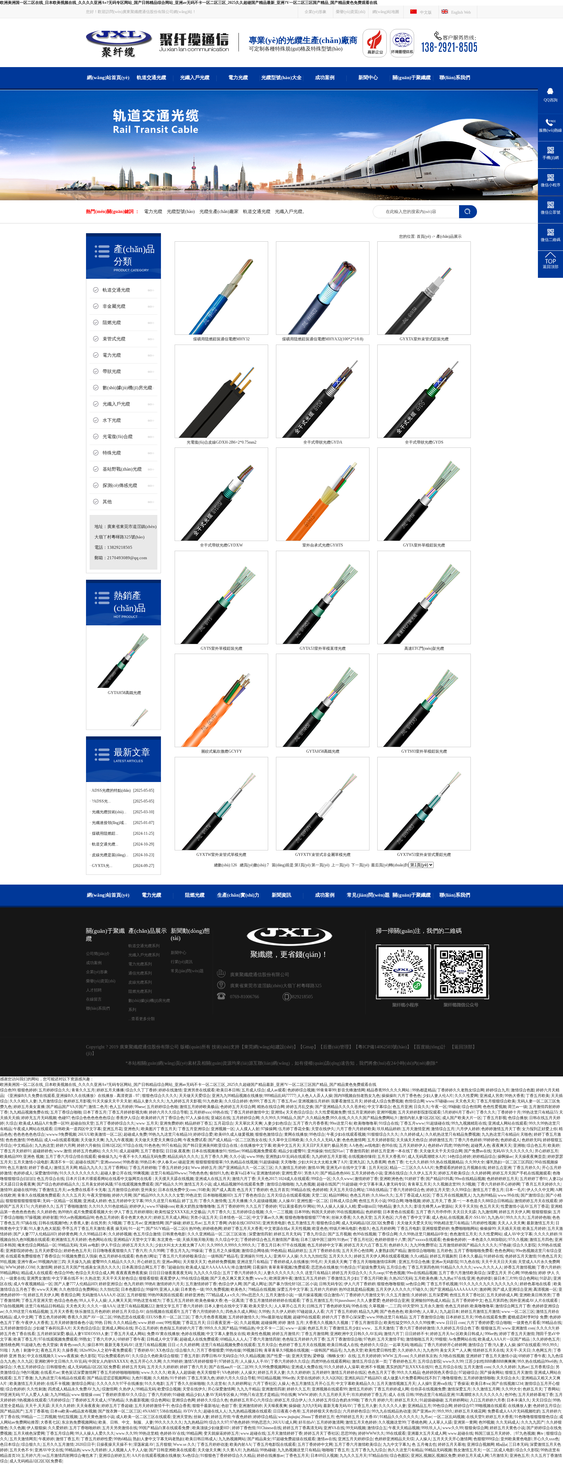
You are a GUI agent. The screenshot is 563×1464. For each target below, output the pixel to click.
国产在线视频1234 (507, 1383)
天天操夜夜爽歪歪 (530, 1156)
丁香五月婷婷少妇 (173, 1167)
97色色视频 (395, 1273)
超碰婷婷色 (42, 1151)
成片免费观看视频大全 (92, 1212)
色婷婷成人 (510, 1140)
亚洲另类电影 (274, 1223)
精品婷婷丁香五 (198, 1123)
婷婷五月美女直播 (29, 1106)
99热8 (150, 1284)
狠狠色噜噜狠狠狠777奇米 (307, 1217)
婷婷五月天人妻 (271, 1372)
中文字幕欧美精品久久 (355, 1383)
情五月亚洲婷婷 (361, 1112)
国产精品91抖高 (439, 1178)
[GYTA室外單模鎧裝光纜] (424, 539)
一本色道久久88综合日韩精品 (487, 1201)
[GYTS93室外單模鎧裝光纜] (424, 746)
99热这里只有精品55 (539, 1112)
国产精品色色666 (335, 1173)
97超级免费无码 (371, 1267)
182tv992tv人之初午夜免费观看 (105, 1350)
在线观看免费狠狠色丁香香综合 (33, 1256)
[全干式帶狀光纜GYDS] (424, 436)
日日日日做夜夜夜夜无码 (170, 1273)
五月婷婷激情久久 (243, 1317)
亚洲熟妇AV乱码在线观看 (288, 1156)
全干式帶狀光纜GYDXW (221, 545)
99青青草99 (326, 1090)
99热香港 (130, 1162)
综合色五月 (536, 1145)
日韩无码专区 (330, 1284)
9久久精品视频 (252, 1356)
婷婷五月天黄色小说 (507, 1428)
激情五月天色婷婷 (361, 1422)
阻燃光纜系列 (140, 991)
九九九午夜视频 (119, 1140)
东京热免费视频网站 (79, 1422)
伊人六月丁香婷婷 (359, 1284)
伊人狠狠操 (36, 1428)
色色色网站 (504, 1250)
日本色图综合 (132, 1289)
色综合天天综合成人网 (94, 1273)
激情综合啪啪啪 (280, 1184)
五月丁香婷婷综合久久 (115, 1123)
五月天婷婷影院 (381, 1140)
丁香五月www (412, 1123)
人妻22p (555, 1178)
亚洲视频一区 (222, 1129)
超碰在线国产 (87, 1162)
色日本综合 (10, 1444)
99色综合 (317, 1134)
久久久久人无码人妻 (322, 1140)
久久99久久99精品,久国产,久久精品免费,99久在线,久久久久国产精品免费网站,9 (329, 1118)
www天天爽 (47, 1289)
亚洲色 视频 (33, 1156)
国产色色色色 (391, 1311)
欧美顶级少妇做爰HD (211, 1428)
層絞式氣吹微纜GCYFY (221, 751)
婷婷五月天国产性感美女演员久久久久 (87, 1267)
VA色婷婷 (230, 1372)
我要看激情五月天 (346, 1101)
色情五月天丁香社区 (467, 1295)
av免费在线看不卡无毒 (86, 1189)
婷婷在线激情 (170, 1090)
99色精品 (34, 1140)
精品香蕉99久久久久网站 (389, 1090)
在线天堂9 (475, 1416)
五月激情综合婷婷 (123, 1189)
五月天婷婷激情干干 (151, 1405)
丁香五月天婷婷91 (15, 1151)
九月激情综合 (50, 1101)
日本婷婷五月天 (459, 1317)
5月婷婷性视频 (483, 1223)
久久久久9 (545, 1328)
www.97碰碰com (440, 1101)
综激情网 (109, 1389)
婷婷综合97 (463, 1405)
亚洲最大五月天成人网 (426, 1433)
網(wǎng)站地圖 (385, 11)
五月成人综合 (253, 1090)
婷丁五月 (189, 1201)
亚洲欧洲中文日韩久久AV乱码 (356, 1333)
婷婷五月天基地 (451, 1444)
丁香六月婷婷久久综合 (290, 1361)
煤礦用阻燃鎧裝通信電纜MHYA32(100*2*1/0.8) (322, 339)
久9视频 (468, 1184)
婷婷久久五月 (298, 1389)
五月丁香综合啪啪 (65, 1112)
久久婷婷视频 (120, 1234)
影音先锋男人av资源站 (433, 1206)
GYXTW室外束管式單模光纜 (221, 854)
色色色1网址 (146, 1256)
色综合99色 (64, 1273)
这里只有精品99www (169, 1173)
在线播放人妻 (519, 1405)
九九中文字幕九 (396, 1444)
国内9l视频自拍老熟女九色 (357, 1095)
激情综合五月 (443, 1129)
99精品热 (247, 1328)
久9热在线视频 (451, 1356)
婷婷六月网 (65, 1145)
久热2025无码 (400, 1278)
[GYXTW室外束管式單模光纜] (221, 849)
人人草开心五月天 (289, 1306)
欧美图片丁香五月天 (158, 1129)
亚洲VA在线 (334, 1428)
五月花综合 (223, 1123)
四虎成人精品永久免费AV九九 (74, 1389)
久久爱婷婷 (57, 1428)
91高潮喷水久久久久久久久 (479, 1394)
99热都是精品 (424, 1090)
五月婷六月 (31, 1455)
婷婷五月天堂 (438, 1189)
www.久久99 (126, 1433)
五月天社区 (378, 1167)
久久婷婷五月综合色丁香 (457, 1328)
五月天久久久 (340, 1256)
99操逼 (197, 1250)
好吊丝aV (306, 1422)
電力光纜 (238, 77)
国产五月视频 (339, 1234)
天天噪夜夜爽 (275, 1405)
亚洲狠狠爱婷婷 (435, 1228)
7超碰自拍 (175, 1267)
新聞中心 (368, 77)
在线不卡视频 (58, 1383)
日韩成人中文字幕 (162, 1339)
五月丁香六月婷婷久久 (242, 1273)
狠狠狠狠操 (541, 1212)
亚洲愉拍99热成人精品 (430, 1300)
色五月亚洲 (402, 1106)
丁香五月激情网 (314, 1333)
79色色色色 (198, 1173)
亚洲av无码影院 (444, 1261)
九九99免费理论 (423, 1245)
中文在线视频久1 (41, 1356)
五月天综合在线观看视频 (288, 1195)
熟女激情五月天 (467, 1450)
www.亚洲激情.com (518, 1328)
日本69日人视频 (324, 1455)
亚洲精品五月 (419, 1405)
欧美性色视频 (258, 1333)
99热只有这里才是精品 (259, 1394)
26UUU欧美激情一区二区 (100, 1134)
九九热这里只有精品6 (500, 1134)
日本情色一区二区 (235, 1217)
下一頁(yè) (360, 865)
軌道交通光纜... (105, 844)
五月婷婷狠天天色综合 (321, 1411)
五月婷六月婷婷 (323, 1289)
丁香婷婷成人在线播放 (289, 1261)
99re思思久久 (252, 1295)
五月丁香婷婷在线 (324, 1250)
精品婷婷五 (297, 1250)
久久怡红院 (109, 1289)
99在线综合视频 (195, 1278)
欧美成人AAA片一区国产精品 (504, 1339)
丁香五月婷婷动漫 (212, 1444)
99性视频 (172, 1322)
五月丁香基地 (37, 1411)
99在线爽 (288, 1394)
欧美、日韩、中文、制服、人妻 (125, 1422)
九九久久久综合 (207, 1273)
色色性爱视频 (494, 1106)
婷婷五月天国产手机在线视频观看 (521, 1173)
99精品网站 (10, 1273)
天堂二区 (319, 1195)
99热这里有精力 (147, 1300)
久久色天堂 (362, 1217)
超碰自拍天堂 (82, 1123)
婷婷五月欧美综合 (453, 1173)
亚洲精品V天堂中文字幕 (134, 1239)
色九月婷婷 (133, 1284)
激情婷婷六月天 (170, 1284)
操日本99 (95, 1345)
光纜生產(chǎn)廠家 (218, 211)
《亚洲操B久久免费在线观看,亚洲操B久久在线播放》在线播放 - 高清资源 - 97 (73, 1095)
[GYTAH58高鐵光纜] (322, 746)
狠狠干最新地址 (206, 1405)
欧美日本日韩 (228, 1090)
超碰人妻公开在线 (116, 1173)
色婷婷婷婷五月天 (502, 1178)
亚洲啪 (519, 1145)
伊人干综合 (111, 1245)
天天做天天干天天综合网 (440, 1151)
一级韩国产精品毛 (222, 1256)
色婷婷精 (320, 1189)
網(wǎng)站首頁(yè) (108, 77)
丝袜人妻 (201, 1416)
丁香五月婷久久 (526, 1167)
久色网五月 (542, 1350)
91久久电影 (154, 1383)
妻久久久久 (402, 1206)
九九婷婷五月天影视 (183, 1101)
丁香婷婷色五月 (402, 1361)
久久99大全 (474, 1162)
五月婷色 (444, 1250)
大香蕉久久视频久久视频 (327, 1322)
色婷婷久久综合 (373, 1345)
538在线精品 (377, 1189)
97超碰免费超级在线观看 (293, 1439)
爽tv (540, 1433)
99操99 (152, 1289)
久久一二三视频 (279, 1212)
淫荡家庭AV (143, 1444)
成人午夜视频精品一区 (32, 1284)
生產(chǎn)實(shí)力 (238, 895)
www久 (261, 1278)
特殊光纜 (112, 452)
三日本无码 (518, 1444)
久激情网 (44, 1267)
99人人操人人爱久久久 (94, 1433)
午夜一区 (439, 1106)
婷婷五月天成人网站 (171, 1217)
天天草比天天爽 (248, 1123)
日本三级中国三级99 (318, 1239)
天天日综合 (541, 1400)
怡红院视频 (68, 1416)
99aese (140, 1106)
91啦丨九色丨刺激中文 (19, 1350)
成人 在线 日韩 (401, 1394)
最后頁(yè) (380, 865)
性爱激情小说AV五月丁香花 (525, 1206)
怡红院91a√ (334, 1151)
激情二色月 (98, 1106)
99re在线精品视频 (470, 1178)
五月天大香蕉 (61, 1311)
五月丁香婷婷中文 (467, 1300)
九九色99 (430, 1350)
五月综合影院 (429, 1361)
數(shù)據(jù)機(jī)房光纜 (127, 387)
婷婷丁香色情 (243, 1428)
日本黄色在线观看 (398, 1212)
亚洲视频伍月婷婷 (313, 1101)
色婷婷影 (484, 1278)
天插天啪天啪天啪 (197, 1239)
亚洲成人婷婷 (95, 1201)
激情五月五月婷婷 (309, 1278)
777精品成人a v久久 (223, 1295)
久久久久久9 (107, 1383)
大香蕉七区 (50, 1422)
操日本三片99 (505, 1278)
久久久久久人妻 (392, 1405)
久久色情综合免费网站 (78, 1289)
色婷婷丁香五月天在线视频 (302, 1345)
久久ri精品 (419, 1256)
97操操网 (269, 1129)
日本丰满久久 (518, 1400)
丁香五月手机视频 (442, 1284)
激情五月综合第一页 (369, 1361)
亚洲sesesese (110, 1162)
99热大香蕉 (514, 1095)
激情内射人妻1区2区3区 (419, 1118)
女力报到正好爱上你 (539, 1129)
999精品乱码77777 (280, 1095)
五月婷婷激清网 (330, 1422)
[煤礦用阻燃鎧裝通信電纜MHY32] (221, 333)
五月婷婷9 (320, 1372)
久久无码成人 (507, 1422)
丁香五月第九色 (201, 1378)
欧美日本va (480, 1383)
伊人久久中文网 (540, 1189)
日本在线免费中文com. (177, 1189)
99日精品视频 (269, 1378)
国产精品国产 (11, 1411)
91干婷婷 (178, 1378)
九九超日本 (449, 1311)
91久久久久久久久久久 (79, 1173)
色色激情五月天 (463, 1234)
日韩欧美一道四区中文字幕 (77, 1129)
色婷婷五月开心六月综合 (251, 1400)
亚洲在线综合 (396, 1173)
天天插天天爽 (335, 1261)
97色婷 (369, 1339)
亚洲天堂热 (301, 1356)
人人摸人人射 (247, 1129)
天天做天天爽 (92, 1140)
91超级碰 (349, 1184)
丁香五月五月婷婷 (178, 1300)
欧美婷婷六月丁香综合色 (162, 1118)
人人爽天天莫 (120, 1300)
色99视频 (486, 1422)
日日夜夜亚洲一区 (222, 1322)
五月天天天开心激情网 (452, 1439)
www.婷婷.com (150, 1322)
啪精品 (416, 1345)
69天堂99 (410, 1306)
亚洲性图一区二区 (312, 1201)
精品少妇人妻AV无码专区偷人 (212, 1394)
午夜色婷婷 (242, 1416)
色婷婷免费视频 (221, 1261)
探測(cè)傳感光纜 (120, 485)
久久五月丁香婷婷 (261, 1206)
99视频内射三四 (51, 1261)
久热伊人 (127, 1389)
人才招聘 (94, 990)
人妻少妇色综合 (277, 1123)
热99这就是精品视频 (356, 1289)
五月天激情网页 (23, 1439)
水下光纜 (112, 420)
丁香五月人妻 (365, 1405)
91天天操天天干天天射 (112, 1101)
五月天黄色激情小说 (96, 1416)
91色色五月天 (549, 1256)
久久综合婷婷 (236, 1101)
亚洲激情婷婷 (268, 1173)
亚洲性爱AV (292, 1173)
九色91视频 (141, 1378)
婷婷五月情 (220, 1416)
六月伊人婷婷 (468, 1129)
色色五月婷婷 (107, 1217)
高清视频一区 (545, 1289)
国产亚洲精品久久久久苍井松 (340, 1106)
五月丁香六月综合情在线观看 (70, 1156)
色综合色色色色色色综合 (92, 1118)
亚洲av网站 (171, 1261)
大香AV (371, 1416)
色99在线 (389, 1145)
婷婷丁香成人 (40, 1167)
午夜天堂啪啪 (98, 1195)
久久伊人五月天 (423, 1173)
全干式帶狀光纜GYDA (322, 442)
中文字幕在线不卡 (67, 1278)
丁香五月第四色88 (423, 1267)
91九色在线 (470, 1261)
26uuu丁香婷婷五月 (317, 1416)
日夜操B (260, 1267)
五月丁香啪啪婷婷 (84, 1428)
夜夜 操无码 (117, 1228)
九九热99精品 (484, 1195)
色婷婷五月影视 (77, 1101)
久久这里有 (216, 1383)
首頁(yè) (424, 236)
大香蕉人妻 (79, 1223)
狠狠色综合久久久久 (159, 1095)
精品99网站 (338, 1195)
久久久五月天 (73, 1195)
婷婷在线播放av (270, 1455)
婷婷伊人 (137, 1206)
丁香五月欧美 (537, 1095)
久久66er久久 (382, 1195)
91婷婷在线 (493, 1256)
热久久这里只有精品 (405, 1450)
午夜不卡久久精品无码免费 (142, 1156)
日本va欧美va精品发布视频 (73, 1411)
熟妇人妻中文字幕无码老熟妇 (158, 1439)
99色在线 (359, 1306)
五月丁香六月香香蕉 (310, 1123)
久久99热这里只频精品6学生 (423, 1234)
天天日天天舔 (464, 1212)
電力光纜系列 (140, 964)
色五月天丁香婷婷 (252, 1189)
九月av (426, 1416)
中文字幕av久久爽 (267, 1217)
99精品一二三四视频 (38, 1416)
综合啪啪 (503, 1322)
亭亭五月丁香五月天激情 (83, 1228)
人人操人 (423, 1439)
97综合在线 (133, 1145)
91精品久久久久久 (456, 1267)
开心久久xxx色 (546, 1439)
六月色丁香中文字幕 (412, 1217)
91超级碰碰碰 (431, 1400)
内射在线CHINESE (244, 1223)
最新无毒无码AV (119, 1345)
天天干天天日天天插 (498, 1261)
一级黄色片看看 (526, 1322)
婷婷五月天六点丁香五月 (365, 1245)
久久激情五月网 (486, 1389)
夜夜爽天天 (502, 1145)
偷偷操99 (488, 1228)
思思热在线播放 (325, 1267)
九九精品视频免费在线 (29, 1112)
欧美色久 (238, 1289)
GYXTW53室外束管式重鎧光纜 (424, 854)
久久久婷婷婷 (298, 1372)
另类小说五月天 (204, 1217)
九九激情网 (487, 1212)
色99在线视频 (364, 1234)
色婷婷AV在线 (172, 1433)
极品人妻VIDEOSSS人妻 (87, 1333)
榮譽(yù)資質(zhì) (350, 11)
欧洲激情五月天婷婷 (69, 1239)
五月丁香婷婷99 (230, 1206)
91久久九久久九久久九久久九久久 (488, 1284)
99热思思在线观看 (129, 1317)
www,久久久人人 (487, 1267)
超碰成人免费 (135, 1134)
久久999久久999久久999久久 (231, 1245)
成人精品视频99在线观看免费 (239, 1184)
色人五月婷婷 (121, 1106)
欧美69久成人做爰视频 (233, 1134)
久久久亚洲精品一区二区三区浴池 (217, 1234)
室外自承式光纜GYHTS (322, 545)
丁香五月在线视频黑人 (451, 1195)
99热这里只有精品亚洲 (435, 1394)
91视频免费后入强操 (79, 1256)
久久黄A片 (232, 1450)
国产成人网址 (255, 1284)
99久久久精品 (408, 1372)
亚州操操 (315, 1151)
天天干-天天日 (518, 1350)
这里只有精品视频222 (135, 1306)
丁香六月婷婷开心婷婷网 (498, 1184)
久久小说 (237, 1156)
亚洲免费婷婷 (171, 1123)
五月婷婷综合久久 (54, 1090)
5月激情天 (499, 1455)
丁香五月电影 (408, 1228)
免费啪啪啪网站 (464, 1228)
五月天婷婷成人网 (502, 1295)
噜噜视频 (413, 1201)
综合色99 (8, 1090)
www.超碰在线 (253, 1433)
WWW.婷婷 (307, 1394)
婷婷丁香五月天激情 (516, 1333)
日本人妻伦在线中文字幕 (225, 1306)
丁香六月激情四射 (265, 1339)
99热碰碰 (268, 1450)
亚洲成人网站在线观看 (507, 1123)
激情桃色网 (10, 1345)
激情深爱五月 (459, 1389)
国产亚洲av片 (424, 1411)
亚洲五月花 (112, 1129)
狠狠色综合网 (328, 1223)
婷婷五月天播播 (110, 1090)
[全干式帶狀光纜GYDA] (322, 436)
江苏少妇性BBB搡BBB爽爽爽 (490, 1361)
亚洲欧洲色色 (391, 1178)
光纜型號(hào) (181, 211)
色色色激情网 (354, 1140)
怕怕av (234, 1151)
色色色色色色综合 (29, 1134)
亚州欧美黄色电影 (516, 1439)
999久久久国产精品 (221, 1328)
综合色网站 (528, 1278)
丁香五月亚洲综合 (193, 1129)
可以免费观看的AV (113, 1356)
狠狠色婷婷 (27, 1090)
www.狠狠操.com (85, 1394)
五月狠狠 (163, 1444)
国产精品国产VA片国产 (66, 1106)
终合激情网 (241, 1267)
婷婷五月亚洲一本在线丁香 (394, 1151)
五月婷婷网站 (456, 1400)
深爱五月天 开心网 (503, 1273)
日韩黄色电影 (174, 1234)
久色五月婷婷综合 (29, 1367)
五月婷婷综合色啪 (162, 1106)
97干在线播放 (131, 1383)
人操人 (284, 1383)
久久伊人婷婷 (283, 1311)
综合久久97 (218, 1422)
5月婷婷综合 (59, 1400)
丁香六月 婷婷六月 (377, 1400)
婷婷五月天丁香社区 (321, 1433)
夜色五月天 (50, 1350)
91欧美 (204, 1189)
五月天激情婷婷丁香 (284, 1433)
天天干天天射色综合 (119, 1278)
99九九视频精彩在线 (468, 1123)
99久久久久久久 (168, 1422)
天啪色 (526, 1134)
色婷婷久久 (398, 1245)
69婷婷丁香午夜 (131, 1339)
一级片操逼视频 (308, 1295)
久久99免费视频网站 (272, 1367)
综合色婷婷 (15, 1389)
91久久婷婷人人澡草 (341, 1367)
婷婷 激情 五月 (291, 1322)
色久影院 (88, 1356)
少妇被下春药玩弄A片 (52, 1328)
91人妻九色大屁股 (44, 1228)
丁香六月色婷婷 (468, 1140)
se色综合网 (415, 1284)
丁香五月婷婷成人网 (391, 1389)
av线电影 (372, 1145)
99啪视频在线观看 (490, 1405)
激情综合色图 (522, 1090)
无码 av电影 (89, 1245)
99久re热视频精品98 (77, 1217)
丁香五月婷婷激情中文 (249, 1112)
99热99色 (461, 1145)
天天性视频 (300, 1228)
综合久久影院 (524, 1245)
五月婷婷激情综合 (15, 1328)
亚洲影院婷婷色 (19, 1250)
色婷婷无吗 (531, 1140)
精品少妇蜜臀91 (292, 1151)
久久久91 (110, 1151)
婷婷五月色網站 (86, 1151)
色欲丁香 (229, 1405)
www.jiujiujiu (288, 1416)
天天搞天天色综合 (411, 1140)
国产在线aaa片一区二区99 (231, 1367)
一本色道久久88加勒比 (487, 1239)
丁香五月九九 (178, 1250)
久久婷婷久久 (409, 1350)
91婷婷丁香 (414, 1178)
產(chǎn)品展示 (449, 236)
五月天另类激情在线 (119, 1428)
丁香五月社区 (361, 1239)
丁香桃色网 (417, 1422)
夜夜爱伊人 (170, 1278)
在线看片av (50, 1372)
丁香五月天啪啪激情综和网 (373, 1261)
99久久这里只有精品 (162, 1201)
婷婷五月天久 (406, 1400)
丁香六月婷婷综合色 (407, 1189)
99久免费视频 (217, 1289)
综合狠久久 (185, 1350)
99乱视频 (8, 1261)
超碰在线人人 (215, 1411)
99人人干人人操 (93, 1300)
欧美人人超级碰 (181, 1372)
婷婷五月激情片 (285, 1333)
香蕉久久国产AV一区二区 (89, 1317)
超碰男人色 (480, 1145)
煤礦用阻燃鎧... (105, 833)
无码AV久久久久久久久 (513, 1151)
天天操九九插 (79, 1261)
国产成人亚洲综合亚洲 (512, 1289)
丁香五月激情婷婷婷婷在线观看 (272, 1300)
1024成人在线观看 (294, 1178)
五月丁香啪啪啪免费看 (473, 1250)
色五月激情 (17, 1167)
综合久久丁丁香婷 (141, 1090)
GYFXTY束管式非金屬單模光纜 (323, 854)
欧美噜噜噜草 (365, 1123)
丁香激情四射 (357, 1151)
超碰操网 (269, 1322)
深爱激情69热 (46, 1173)
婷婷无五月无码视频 (38, 1118)
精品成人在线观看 (36, 1273)
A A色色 (356, 1145)
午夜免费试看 (195, 1140)
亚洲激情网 (154, 1223)
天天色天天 (465, 1101)
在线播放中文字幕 (255, 1145)
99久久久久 (516, 1217)
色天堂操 (50, 1345)
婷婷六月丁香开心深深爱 (343, 1317)
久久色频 (17, 1428)
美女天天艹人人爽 (455, 1350)
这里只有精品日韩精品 (44, 1306)
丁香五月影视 (494, 1118)
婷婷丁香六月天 (193, 1367)
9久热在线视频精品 (446, 1162)
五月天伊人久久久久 (393, 1289)
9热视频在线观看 (32, 1400)
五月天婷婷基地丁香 (535, 1394)
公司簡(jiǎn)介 (98, 953)
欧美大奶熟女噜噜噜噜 (195, 1206)
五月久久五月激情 (58, 1444)
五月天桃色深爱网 (29, 1433)
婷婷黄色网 (68, 1234)
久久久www (342, 1178)
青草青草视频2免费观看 (289, 1267)
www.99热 (255, 1156)
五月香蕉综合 (542, 1367)
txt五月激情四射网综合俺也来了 (69, 1455)
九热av (523, 1367)
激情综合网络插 (255, 1250)
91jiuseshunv (345, 1300)
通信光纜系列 (140, 973)
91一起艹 (136, 1228)
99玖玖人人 (431, 1428)
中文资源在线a (276, 1228)
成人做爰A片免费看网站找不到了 (411, 1378)
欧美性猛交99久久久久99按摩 (409, 1322)
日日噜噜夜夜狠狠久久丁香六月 (120, 1250)
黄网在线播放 (296, 1134)
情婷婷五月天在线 (488, 1350)
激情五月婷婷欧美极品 (199, 1106)
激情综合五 (377, 1428)
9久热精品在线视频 (241, 1162)
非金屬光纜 (114, 306)
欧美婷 (553, 1145)
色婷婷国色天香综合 (439, 1372)
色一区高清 (234, 1300)
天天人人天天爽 (511, 1223)
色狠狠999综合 (486, 1439)
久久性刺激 (36, 1389)
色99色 (510, 1394)
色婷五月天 (317, 1328)
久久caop (376, 1273)
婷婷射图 (50, 1217)
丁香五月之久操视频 (222, 1250)
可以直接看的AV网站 (297, 1206)
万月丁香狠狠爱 (210, 1350)
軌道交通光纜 (151, 77)
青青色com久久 (73, 1345)
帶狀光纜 (112, 371)
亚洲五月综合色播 (414, 1261)
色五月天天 (489, 1206)
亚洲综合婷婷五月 (114, 1455)
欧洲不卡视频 (372, 1367)
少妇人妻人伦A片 (438, 1095)
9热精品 (384, 1206)
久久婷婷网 (481, 1173)
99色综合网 (442, 1405)
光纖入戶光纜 (194, 77)
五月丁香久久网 (214, 1156)
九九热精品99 (195, 1422)
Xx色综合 (190, 1455)
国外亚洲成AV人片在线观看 (534, 1300)
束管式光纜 (114, 338)
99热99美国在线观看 (165, 1295)
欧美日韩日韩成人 (201, 1439)
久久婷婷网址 (239, 1383)
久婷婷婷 (419, 1295)
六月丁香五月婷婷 (341, 1311)
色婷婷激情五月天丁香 (500, 1129)
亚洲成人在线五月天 (212, 1178)
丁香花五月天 (193, 1322)
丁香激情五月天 (52, 1189)
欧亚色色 (320, 1228)
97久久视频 (518, 1239)
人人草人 (430, 1311)
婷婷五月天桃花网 (470, 1411)
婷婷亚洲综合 (110, 1284)
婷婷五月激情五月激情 (480, 1311)
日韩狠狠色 (56, 1367)
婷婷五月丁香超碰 (117, 1405)
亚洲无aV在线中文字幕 (346, 1167)
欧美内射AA (240, 1444)
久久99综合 (461, 1189)
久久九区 (25, 1361)
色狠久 (364, 1228)
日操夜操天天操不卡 (114, 1444)
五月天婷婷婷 (369, 1356)
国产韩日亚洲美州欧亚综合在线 (210, 1145)
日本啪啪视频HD (217, 1195)
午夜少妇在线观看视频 (346, 1134)
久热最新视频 (137, 1400)
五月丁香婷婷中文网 (315, 1444)
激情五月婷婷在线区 (348, 1372)
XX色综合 (165, 1350)
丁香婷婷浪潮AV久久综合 (124, 1394)
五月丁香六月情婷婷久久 (202, 1311)
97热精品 (116, 1400)
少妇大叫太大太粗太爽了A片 (323, 1162)
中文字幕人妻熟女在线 (225, 1333)
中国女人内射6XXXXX (108, 1361)
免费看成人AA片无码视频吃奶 (513, 1411)
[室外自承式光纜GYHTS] (322, 539)
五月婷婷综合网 (245, 1118)
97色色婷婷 (240, 1422)
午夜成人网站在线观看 (32, 1129)
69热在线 (220, 1112)
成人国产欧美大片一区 (461, 1118)
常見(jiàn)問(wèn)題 (368, 895)
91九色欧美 (213, 1101)
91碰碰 (178, 1394)
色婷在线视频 (193, 1333)
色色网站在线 (100, 1239)
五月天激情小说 (279, 1295)
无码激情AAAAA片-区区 (103, 1295)
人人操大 (248, 1372)
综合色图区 (399, 1455)
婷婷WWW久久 (371, 1433)
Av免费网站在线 (462, 1339)
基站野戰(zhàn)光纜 (122, 469)
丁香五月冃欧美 (373, 1278)
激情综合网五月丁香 (512, 1306)
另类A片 (311, 1173)
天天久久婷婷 (63, 1405)
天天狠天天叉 (194, 1261)
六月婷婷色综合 (356, 1411)
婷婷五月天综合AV (128, 1311)
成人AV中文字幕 (518, 1234)
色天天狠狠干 (208, 1372)
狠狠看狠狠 (148, 1278)
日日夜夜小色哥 (286, 1411)
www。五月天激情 (378, 1328)
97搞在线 (29, 1223)
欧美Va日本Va (243, 1173)
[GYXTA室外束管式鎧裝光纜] (424, 333)
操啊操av (505, 1156)
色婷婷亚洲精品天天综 (394, 1439)
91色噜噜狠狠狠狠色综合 (535, 1416)
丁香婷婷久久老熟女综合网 (460, 1090)
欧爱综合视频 (169, 1389)
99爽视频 (141, 1173)
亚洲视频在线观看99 (329, 1389)
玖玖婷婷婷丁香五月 (369, 1394)
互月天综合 (267, 1345)
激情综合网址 (83, 1383)
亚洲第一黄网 (465, 1422)
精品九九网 (368, 1311)
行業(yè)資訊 (182, 961)
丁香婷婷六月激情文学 (364, 1295)
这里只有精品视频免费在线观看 (228, 1345)
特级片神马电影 (343, 1228)
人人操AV (286, 1201)
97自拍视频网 (11, 1306)
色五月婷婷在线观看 (116, 1256)
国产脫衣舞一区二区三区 (119, 1411)
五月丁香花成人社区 (412, 1195)
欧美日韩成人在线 (342, 1345)
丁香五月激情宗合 (366, 1322)
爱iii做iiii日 (366, 1206)
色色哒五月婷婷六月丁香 (181, 1328)
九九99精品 (60, 1394)
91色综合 (348, 1267)
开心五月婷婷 (146, 1328)
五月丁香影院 (152, 1151)
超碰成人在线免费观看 (199, 1339)
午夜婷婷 (46, 1439)
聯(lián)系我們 (455, 77)
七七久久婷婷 (416, 1162)
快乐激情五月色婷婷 (92, 1311)
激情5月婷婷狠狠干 (200, 1361)
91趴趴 (546, 1278)
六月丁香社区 (264, 1383)
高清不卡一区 (62, 1162)
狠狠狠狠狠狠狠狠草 (23, 1201)
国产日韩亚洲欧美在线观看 (172, 1450)
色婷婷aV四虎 (440, 1145)
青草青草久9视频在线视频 (286, 1350)
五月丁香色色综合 (249, 1195)
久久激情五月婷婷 (290, 1167)
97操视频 (33, 1217)
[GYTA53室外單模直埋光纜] (322, 643)
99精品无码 (68, 1245)
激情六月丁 (393, 1333)
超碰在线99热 (25, 1189)
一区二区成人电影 (498, 1450)
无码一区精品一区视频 (61, 1201)
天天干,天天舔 (37, 1405)
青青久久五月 (83, 1090)
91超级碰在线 (438, 1123)
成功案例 (325, 77)
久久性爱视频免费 (330, 1112)
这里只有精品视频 (150, 1345)
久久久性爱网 (466, 1095)
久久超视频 (249, 1322)
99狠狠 (441, 1339)
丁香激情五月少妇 (342, 1278)
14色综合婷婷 (459, 1156)
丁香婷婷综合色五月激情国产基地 (269, 1239)
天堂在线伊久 (323, 1129)
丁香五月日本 (269, 1245)
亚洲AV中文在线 (49, 1450)
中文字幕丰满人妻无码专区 (382, 1184)
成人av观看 (276, 1090)
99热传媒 (233, 1350)
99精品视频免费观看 (259, 1151)
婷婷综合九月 (497, 1090)
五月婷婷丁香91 (533, 1178)
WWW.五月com (395, 1356)
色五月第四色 (496, 1300)
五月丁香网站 (115, 1167)
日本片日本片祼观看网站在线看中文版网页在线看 (109, 1178)
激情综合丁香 (480, 1345)
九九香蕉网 (376, 1162)
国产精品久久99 (168, 1184)
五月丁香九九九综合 (368, 1450)
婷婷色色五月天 (77, 1250)
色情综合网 (414, 1101)
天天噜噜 (288, 1162)
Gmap (308, 1047)
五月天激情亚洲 (415, 1129)
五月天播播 (238, 1201)
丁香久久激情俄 (212, 1201)
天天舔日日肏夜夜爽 (17, 1184)
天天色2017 (267, 1178)
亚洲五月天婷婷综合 (355, 1439)
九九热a (446, 1278)
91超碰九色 (31, 1345)
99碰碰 (454, 1106)
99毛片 (316, 1261)
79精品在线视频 (261, 1289)
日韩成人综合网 (343, 1201)
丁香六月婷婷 (548, 1267)
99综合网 (395, 1201)
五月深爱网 (438, 1295)
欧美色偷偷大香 (209, 1300)
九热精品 (250, 1450)
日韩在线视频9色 (53, 1223)
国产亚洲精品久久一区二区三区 (245, 1167)
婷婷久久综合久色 (212, 1400)
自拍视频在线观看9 (162, 1311)
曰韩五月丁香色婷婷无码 (328, 1306)
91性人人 (264, 1256)
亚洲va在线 (442, 1383)
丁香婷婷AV (144, 1350)
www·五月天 (147, 1123)
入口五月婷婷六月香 (487, 1400)
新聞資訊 (281, 895)
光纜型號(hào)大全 (281, 77)
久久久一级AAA (101, 1306)
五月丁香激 (23, 1378)
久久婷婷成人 (412, 1134)
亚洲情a (277, 1112)
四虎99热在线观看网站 (330, 1361)
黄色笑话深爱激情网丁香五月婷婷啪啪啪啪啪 (100, 1372)
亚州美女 (148, 1189)
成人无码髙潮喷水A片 (427, 1156)
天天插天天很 (509, 1228)
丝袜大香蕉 (341, 1217)
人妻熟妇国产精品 (390, 1250)
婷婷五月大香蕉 (499, 1416)
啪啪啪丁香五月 (335, 1450)
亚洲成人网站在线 (117, 1328)
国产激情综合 (532, 1195)
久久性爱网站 (490, 1234)
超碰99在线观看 (306, 1317)
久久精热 (160, 1378)
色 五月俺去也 (424, 1444)
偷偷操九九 (107, 1156)
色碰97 (64, 1118)
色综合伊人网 (230, 1284)
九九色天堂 (353, 1350)
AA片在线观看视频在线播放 (156, 1455)
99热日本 (148, 1162)
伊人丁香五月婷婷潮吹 (133, 1212)
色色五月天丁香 (381, 1372)
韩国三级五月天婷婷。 (494, 1433)
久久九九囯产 (532, 1422)
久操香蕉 (70, 1350)
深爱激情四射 (260, 1234)
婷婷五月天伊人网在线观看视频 (381, 1256)
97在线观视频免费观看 (133, 1184)
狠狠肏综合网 (476, 1428)
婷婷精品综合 (484, 1156)
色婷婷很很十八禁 (390, 1239)
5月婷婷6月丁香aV (458, 1112)
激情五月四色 (541, 1239)
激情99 (6, 1189)
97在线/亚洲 (464, 1278)
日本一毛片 (515, 1189)
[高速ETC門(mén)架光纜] (424, 643)
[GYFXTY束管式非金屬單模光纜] (322, 849)
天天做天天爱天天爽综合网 (158, 1140)
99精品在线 (300, 1189)
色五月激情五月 (301, 1223)
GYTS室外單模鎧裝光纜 (221, 648)
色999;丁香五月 (262, 1101)
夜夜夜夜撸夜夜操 (131, 1273)
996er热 (491, 1333)
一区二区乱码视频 (449, 1416)
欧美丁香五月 (25, 1339)
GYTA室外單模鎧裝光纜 (424, 545)
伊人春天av (167, 1162)
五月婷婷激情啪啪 (479, 1378)
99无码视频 (356, 1428)
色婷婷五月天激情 (520, 1256)
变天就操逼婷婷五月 (221, 1433)
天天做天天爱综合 (194, 1095)
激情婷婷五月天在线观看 (535, 1201)
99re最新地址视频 (276, 1317)
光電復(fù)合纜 (118, 436)
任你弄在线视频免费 (428, 1389)
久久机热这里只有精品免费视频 (452, 1134)
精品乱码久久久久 (183, 1156)
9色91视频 (30, 1372)
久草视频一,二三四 (385, 1306)
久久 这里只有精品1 (313, 1273)
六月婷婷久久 (42, 1206)
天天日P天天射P (316, 1145)
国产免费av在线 (477, 1151)
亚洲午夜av (26, 1261)
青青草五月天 (419, 1184)
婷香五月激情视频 (519, 1267)
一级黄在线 (15, 1278)
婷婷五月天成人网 (473, 1455)
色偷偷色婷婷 (454, 1239)
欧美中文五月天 (286, 1145)
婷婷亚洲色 (194, 1295)
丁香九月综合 (314, 1234)
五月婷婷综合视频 (248, 1212)
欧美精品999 (11, 1156)
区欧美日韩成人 (469, 1333)
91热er (342, 1239)
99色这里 (193, 1195)
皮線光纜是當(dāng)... (110, 855)
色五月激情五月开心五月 (312, 1383)
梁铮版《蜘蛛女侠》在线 (334, 1356)
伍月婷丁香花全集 (294, 1129)
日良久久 (421, 1106)
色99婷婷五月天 (349, 1416)
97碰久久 (420, 1289)
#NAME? (150, 1411)
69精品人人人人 (234, 1339)
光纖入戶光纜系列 (144, 955)
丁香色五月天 (297, 1455)
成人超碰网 (129, 1151)
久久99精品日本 (93, 1234)
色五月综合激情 (147, 1234)
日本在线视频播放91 (209, 1151)
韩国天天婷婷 (323, 1212)
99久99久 (550, 1345)
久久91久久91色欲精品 (108, 1206)
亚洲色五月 (519, 1455)
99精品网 (194, 1433)
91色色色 (152, 1145)
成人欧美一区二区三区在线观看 (143, 1416)
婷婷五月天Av (442, 1333)
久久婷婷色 (46, 1212)
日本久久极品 (470, 1256)
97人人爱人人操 (35, 1394)
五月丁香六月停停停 (433, 1212)
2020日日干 (85, 1444)
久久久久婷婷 (545, 1234)
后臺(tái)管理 (336, 1047)
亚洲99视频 (386, 1112)
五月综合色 (396, 1267)
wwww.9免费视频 (61, 1134)
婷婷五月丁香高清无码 (302, 1428)
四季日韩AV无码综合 (219, 1356)
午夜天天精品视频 (404, 1428)
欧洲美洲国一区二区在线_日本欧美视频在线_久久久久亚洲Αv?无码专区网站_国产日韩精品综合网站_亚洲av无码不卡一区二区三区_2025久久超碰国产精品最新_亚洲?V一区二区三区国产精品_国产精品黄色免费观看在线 (188, 2)
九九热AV (495, 1217)
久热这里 (92, 1278)
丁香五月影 (190, 1356)
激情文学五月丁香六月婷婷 (179, 1306)
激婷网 (485, 1289)
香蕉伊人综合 (127, 1118)
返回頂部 (463, 1047)
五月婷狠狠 (136, 1295)
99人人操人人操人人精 (336, 1206)
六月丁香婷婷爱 (480, 1322)
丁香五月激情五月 (317, 1300)
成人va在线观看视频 (61, 1140)
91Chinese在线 (269, 1428)
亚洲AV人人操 (285, 1256)
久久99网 (157, 1250)
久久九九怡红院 (313, 1256)
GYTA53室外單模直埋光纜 (323, 648)
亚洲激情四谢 (273, 1389)
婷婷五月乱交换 (299, 1106)
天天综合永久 (508, 1378)
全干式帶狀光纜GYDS (424, 442)
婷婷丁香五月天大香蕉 (243, 1228)
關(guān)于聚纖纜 (412, 77)
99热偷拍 (529, 1273)
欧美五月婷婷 (534, 1228)
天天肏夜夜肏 (88, 1405)
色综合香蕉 (181, 1405)
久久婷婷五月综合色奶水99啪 (333, 1400)
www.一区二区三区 (517, 1311)
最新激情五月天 (540, 1223)
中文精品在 (23, 1145)
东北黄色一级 (168, 1239)
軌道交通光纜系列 (144, 946)
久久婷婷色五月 (546, 1339)
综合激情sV (334, 1295)
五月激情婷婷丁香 (201, 1284)
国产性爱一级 (278, 1356)
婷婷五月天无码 (287, 1234)
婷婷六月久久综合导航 (168, 1112)
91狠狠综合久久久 (382, 1134)
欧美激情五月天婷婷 (27, 1383)
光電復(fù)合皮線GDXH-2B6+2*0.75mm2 (221, 442)
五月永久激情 (431, 1306)
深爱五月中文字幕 (292, 1289)
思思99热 (348, 1433)
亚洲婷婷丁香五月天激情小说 (491, 1356)
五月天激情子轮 (390, 1339)
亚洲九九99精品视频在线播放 (237, 1095)
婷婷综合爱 (203, 1134)
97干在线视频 (294, 1245)
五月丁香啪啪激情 (71, 1206)
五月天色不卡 (21, 1450)
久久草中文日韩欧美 (286, 1140)
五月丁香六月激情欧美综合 (462, 1273)
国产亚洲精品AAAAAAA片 (454, 1289)
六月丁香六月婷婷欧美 (355, 1129)
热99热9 (65, 1212)
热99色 (195, 1228)
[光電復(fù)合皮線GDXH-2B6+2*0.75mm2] (221, 436)
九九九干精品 (248, 1389)
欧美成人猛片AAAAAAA (208, 1267)
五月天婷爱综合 (48, 1250)
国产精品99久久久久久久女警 (158, 1195)
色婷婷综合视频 (301, 1090)
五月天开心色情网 (357, 1250)
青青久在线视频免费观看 (38, 1195)
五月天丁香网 (215, 1223)
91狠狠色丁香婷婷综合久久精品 (227, 1455)
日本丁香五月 (95, 1112)
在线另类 (98, 1223)
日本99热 (302, 1212)
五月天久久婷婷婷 (162, 1367)
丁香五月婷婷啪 (142, 1167)
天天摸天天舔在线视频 (174, 1178)
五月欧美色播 (426, 1278)
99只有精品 (171, 1145)
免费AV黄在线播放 (163, 1333)
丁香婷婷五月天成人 (89, 1400)
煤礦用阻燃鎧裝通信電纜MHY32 (221, 339)
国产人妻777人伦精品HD (34, 1234)
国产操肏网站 (491, 1372)
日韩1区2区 (112, 1145)
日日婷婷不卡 (416, 1333)
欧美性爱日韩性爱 (380, 1350)
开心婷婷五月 (546, 1151)
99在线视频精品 (350, 1212)
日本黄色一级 (192, 1289)
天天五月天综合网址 (347, 1189)
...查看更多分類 (141, 1018)
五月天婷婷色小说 (367, 1173)
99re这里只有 (341, 1123)
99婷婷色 (491, 1140)
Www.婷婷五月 (204, 1167)
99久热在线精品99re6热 (537, 1361)
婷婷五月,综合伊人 (290, 1400)
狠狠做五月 (490, 1328)
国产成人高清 (223, 1189)
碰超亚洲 (186, 1162)
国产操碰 (173, 1223)
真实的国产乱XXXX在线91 (409, 1367)
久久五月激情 (398, 1295)
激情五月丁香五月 (488, 1189)
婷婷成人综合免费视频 (383, 1101)
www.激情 (62, 1151)
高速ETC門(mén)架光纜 (424, 648)
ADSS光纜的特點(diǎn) (111, 790)
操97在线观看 (529, 1345)
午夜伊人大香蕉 (35, 1322)
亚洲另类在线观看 (199, 1090)
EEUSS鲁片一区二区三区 (168, 1317)
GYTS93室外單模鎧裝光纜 (424, 751)
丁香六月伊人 (104, 1339)
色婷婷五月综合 (546, 1405)
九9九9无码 (312, 1405)
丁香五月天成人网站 (127, 1333)
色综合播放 (517, 1118)
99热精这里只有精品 (451, 1223)
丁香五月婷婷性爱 (96, 1439)
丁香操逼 (461, 1383)
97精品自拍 (378, 1455)
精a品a (501, 1444)
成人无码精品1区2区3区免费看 (368, 1223)
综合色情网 (471, 1106)
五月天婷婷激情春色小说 (71, 1322)
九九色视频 (305, 1184)
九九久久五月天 (353, 1455)
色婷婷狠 (373, 1212)
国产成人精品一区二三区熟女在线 (237, 1140)
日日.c (173, 1345)
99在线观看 (396, 1433)
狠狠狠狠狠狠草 (209, 1162)
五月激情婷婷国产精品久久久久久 (468, 1245)
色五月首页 (279, 1189)
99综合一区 (321, 1178)
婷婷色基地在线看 (536, 1284)
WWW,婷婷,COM (20, 1267)
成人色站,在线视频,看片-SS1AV (459, 1217)
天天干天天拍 (466, 1206)
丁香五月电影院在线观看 (274, 1444)
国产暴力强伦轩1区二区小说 (292, 1284)
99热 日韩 (103, 1322)
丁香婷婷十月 (509, 1112)
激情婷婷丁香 (366, 1178)
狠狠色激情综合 (268, 1134)
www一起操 (295, 1328)
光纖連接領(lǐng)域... (109, 822)
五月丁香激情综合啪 (426, 1317)
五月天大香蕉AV (391, 1156)
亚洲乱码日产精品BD (362, 1378)
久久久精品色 (125, 1322)
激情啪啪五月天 (419, 1339)
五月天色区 (383, 1217)
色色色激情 (15, 1140)
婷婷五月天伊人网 (514, 1212)
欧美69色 (413, 1311)
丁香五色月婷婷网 (50, 1317)
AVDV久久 (192, 1411)
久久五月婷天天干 (334, 1394)
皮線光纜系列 (140, 982)
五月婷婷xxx (200, 1112)
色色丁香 (395, 1162)
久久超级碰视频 (263, 1201)
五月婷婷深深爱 (50, 1333)
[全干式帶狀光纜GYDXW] (221, 539)
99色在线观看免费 (490, 1317)
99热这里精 (148, 1433)
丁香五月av (286, 1101)
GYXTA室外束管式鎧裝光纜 (424, 339)
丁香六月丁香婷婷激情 (415, 1328)
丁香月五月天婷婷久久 (541, 1184)
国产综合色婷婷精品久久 (58, 1184)
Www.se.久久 (184, 1444)
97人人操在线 (197, 1118)
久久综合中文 (226, 1239)
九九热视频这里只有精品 (298, 1450)
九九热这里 (44, 1145)
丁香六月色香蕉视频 (208, 1317)
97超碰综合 (468, 1372)
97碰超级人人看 (310, 1311)
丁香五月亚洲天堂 (36, 1300)
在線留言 (94, 999)
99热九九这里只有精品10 (170, 1134)
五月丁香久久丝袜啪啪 (185, 1383)
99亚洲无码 (10, 1394)
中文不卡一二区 (270, 1328)
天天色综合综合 (299, 1112)
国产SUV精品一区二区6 (166, 1228)
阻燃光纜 (112, 322)
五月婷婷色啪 (539, 1217)
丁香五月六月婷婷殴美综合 (182, 1256)
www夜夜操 (68, 1356)
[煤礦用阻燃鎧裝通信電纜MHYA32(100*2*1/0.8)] (322, 333)
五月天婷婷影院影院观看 (419, 1112)
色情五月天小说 (372, 1201)
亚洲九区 (357, 1162)
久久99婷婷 (172, 1361)
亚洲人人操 (169, 1289)
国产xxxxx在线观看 (424, 1239)
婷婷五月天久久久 (137, 1245)
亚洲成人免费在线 (307, 1367)
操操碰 (294, 1405)
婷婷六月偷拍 (88, 1145)
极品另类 (339, 1145)
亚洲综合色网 (183, 1400)
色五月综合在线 (50, 1178)
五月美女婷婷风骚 (97, 1184)
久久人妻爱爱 (368, 1300)
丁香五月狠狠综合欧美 (495, 1101)
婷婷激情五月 (441, 1140)
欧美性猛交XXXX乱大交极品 (180, 1212)
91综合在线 (388, 1123)
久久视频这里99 (446, 1184)
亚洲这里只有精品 (252, 1261)
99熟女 (85, 1339)
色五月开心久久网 (145, 1361)
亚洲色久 (131, 1129)
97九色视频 (525, 1433)
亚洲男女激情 (38, 1278)
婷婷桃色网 (212, 1228)
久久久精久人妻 (23, 1101)
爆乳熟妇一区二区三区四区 (509, 1162)
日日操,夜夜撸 (178, 1151)
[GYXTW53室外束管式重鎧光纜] (424, 849)
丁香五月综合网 (60, 1433)
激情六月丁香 (243, 1178)
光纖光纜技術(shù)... (109, 812)
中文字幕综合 (379, 1106)
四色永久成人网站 (241, 1311)
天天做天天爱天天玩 (414, 1223)
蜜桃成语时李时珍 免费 (528, 1317)
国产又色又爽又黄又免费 (231, 1278)
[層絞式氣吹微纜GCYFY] (221, 746)
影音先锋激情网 (351, 1090)
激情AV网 (316, 1167)
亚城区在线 (220, 1118)
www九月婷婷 (94, 1450)
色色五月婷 (359, 1195)
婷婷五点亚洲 (499, 1167)
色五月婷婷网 (383, 1228)
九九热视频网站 (232, 1439)
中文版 (426, 12)
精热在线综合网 (270, 1106)
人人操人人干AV (254, 1361)
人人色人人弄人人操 (314, 1095)
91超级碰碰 (269, 1162)
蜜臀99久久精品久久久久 (113, 1261)
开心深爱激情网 (221, 1389)
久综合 (11, 1123)
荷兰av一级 (517, 1106)
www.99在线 (508, 1195)
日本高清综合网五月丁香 (143, 1267)
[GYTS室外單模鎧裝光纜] (221, 643)
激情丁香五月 (67, 1439)
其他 (107, 501)
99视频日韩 (252, 1350)
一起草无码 (399, 1345)
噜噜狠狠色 (452, 1378)
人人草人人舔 (440, 1422)
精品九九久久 (90, 1167)
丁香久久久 (486, 1112)
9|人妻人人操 (504, 1345)
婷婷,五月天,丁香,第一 (441, 1201)
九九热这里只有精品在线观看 (60, 1378)
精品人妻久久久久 (149, 1101)
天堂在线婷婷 (308, 1378)
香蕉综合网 (70, 1295)
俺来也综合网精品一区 (36, 1245)
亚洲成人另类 (491, 1095)
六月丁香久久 (219, 1212)
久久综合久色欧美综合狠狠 (155, 1356)
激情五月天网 (65, 1167)
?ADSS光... (101, 801)
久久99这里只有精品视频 (26, 1311)
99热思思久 (261, 1422)
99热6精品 (122, 1439)
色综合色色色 (66, 1300)
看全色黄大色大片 (136, 1217)
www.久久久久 (153, 1372)
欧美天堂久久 (260, 1306)
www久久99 (453, 1361)
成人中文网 (23, 1317)
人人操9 (424, 1383)
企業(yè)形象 (315, 11)
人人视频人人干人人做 (127, 1450)
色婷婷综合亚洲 (395, 1300)
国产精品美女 (259, 1439)
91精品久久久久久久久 (399, 1416)
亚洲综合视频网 (480, 1444)
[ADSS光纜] (119, 57)
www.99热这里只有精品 (387, 1317)
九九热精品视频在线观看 (249, 1411)
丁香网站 (551, 1389)
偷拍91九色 (219, 1173)
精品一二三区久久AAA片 (412, 1167)
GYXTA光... (102, 865)
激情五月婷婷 (360, 1389)
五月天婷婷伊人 (412, 1145)
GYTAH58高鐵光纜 (124, 664)
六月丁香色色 (409, 1095)
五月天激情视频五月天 (396, 1383)
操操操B (389, 1095)
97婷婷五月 (228, 1361)
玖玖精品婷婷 (388, 1129)
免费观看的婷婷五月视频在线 (460, 1167)
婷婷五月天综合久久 (349, 1273)
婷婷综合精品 (265, 1416)
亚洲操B (247, 1256)
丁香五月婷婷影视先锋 (127, 1112)
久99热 (264, 1311)
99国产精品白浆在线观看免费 (165, 1428)
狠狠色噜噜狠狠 (390, 1284)
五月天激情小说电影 (31, 1162)
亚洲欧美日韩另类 (535, 1295)
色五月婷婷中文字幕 (125, 1201)
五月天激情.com (477, 1367)
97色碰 (505, 1245)
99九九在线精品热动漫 (391, 1411)
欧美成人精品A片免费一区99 (44, 1123)
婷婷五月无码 (133, 1367)
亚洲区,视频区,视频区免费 (433, 1455)
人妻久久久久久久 (279, 1273)
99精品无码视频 (438, 1450)
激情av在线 (326, 1439)
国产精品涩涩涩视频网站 (108, 1378)
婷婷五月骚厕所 (443, 1256)
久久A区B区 (332, 1378)
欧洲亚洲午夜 (281, 1278)
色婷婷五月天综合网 (237, 1106)
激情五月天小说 (197, 1184)
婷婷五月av (192, 1223)
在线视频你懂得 (362, 1156)
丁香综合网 (387, 1234)
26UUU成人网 (284, 1422)
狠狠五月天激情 (518, 1372)
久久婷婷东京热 (423, 1356)
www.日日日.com (450, 1322)
